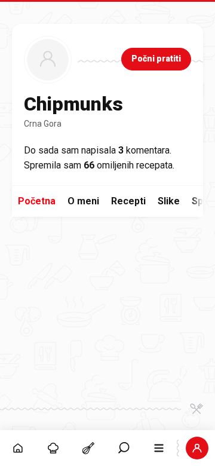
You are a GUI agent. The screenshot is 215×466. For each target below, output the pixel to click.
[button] (124, 448)
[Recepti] (88, 448)
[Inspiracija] (52, 448)
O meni (83, 201)
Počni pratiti (156, 58)
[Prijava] (197, 448)
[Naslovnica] (17, 448)
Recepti (128, 201)
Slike (169, 201)
